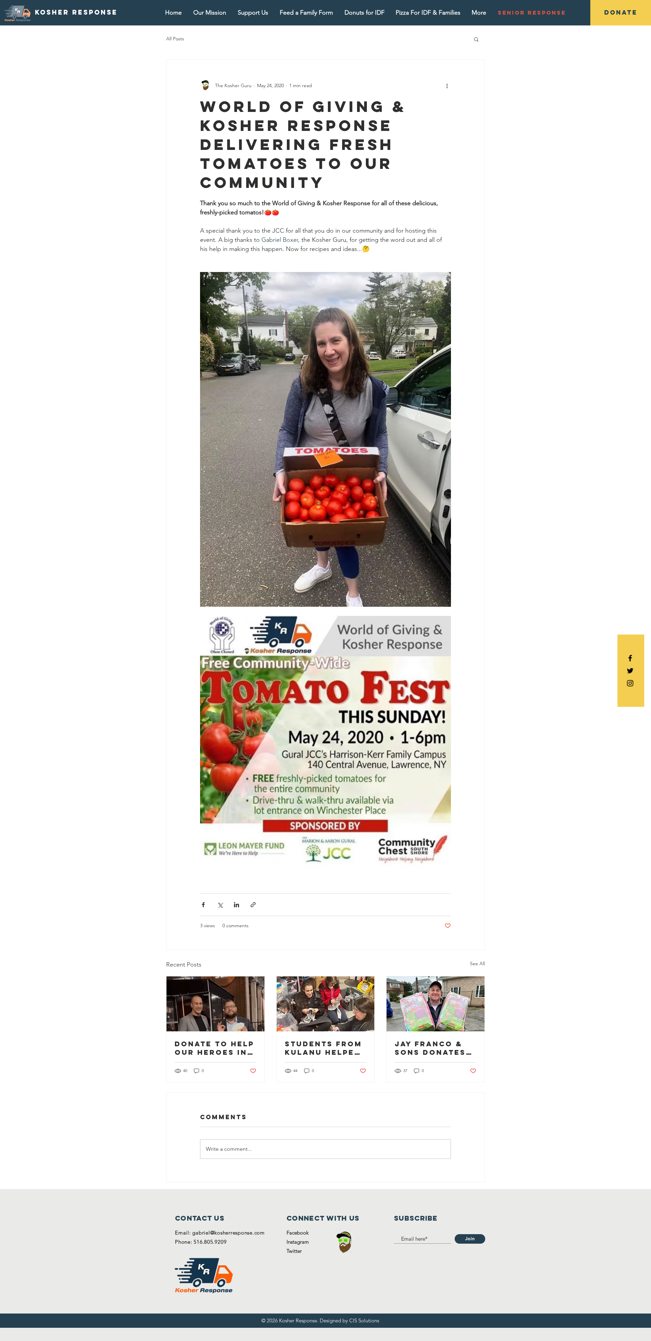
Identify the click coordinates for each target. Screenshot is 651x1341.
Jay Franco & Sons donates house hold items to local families (434, 1047)
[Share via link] (253, 904)
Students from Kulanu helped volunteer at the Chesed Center (323, 1047)
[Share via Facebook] (203, 904)
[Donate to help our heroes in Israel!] (215, 1003)
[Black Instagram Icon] (630, 683)
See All (477, 963)
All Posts (175, 39)
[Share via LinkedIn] (236, 904)
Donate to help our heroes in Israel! (214, 1047)
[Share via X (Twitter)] (220, 904)
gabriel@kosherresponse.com (228, 1232)
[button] (476, 39)
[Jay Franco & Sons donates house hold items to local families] (436, 1003)
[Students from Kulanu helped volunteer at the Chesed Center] (326, 1003)
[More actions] (447, 85)
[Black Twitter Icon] (630, 670)
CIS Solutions (364, 1320)
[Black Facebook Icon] (630, 658)
